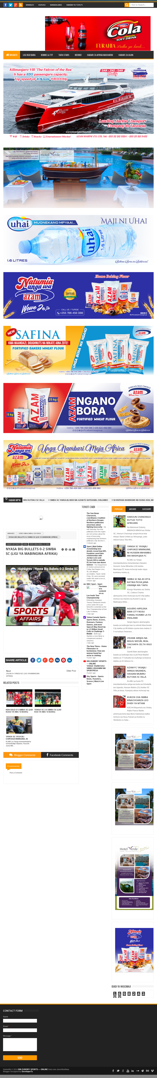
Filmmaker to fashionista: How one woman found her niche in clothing (96, 652)
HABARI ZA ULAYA (126, 55)
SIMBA (25, 544)
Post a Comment (16, 773)
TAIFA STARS (63, 55)
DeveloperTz (27, 1071)
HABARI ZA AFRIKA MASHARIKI (100, 55)
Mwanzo (30, 5)
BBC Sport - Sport (94, 584)
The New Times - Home (97, 646)
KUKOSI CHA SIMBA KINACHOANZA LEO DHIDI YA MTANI (137, 700)
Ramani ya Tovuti (75, 5)
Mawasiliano (56, 5)
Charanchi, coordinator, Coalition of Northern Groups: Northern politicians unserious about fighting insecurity (96, 521)
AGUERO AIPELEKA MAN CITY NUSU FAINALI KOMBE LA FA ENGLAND (139, 613)
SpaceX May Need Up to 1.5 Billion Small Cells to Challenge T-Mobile (96, 630)
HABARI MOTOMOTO (14, 544)
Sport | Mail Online (94, 546)
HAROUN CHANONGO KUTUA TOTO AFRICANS (139, 520)
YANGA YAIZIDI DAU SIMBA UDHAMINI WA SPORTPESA (96, 668)
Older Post (71, 671)
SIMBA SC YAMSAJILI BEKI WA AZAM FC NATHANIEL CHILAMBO (35, 500)
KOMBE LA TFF (47, 55)
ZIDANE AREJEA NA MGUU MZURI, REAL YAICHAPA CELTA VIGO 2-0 (139, 642)
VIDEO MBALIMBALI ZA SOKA (30, 533)
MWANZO (13, 55)
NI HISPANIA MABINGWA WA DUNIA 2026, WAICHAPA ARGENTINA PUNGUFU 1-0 (106, 500)
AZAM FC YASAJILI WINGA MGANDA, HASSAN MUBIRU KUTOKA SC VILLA (136, 672)
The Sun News (93, 513)
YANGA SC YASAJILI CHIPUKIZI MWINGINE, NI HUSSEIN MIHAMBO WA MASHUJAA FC (139, 551)
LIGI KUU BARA (29, 55)
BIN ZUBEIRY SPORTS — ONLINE (33, 1069)
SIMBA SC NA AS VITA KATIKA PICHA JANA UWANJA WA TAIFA (138, 582)
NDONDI (78, 55)
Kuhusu (42, 5)
